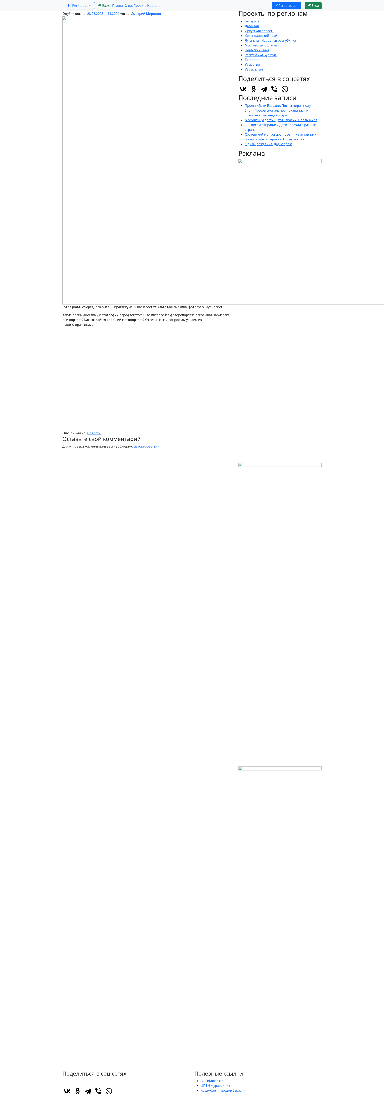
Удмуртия (252, 64)
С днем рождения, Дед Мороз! (268, 144)
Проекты (140, 5)
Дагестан (252, 26)
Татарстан (253, 59)
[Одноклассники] (253, 89)
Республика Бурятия (261, 55)
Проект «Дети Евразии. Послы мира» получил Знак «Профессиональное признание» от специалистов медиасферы (280, 110)
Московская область (261, 45)
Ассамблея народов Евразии (223, 1090)
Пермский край (257, 50)
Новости (154, 5)
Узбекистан (254, 69)
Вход (105, 5)
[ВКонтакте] (243, 89)
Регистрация (81, 5)
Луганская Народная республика (270, 40)
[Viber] (274, 89)
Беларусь (252, 21)
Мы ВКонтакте (212, 1081)
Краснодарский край (261, 35)
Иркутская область (259, 31)
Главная (118, 5)
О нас (129, 5)
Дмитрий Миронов (146, 13)
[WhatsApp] (285, 89)
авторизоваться (146, 446)
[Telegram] (264, 89)
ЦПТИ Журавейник (215, 1085)
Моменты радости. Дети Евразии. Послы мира (281, 120)
